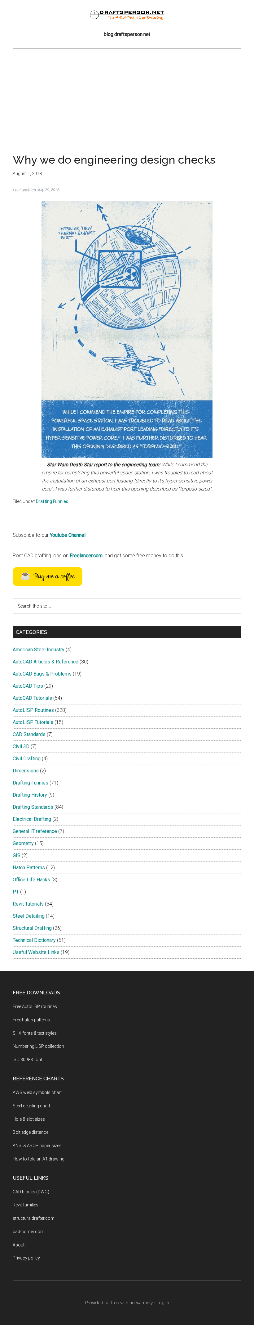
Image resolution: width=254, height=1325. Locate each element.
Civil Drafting (27, 759)
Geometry (23, 843)
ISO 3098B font (27, 1059)
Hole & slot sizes (29, 1119)
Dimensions (26, 771)
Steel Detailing (29, 916)
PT (16, 892)
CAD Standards (29, 734)
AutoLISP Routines (33, 710)
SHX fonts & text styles (35, 1033)
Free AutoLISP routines (35, 1006)
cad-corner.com (28, 1231)
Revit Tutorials (28, 904)
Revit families (25, 1204)
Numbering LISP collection (38, 1046)
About (18, 1244)
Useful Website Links (36, 952)
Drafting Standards (33, 807)
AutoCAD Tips (28, 686)
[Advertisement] (127, 95)
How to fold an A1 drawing (38, 1158)
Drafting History (30, 795)
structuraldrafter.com (34, 1218)
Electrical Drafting (32, 819)
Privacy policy (26, 1257)
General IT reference (35, 831)
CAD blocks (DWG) (31, 1191)
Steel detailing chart (31, 1105)
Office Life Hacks (31, 880)
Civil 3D (21, 746)
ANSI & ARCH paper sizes (37, 1145)
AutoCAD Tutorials (32, 698)
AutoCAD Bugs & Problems (42, 674)
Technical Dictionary (34, 940)
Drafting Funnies (52, 501)
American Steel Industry (38, 650)
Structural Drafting (32, 928)
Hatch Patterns (29, 868)
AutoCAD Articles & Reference (45, 662)
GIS (16, 855)
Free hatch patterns (31, 1019)
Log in (162, 1302)
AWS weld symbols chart (37, 1092)
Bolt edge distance (30, 1132)
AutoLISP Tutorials (33, 722)
